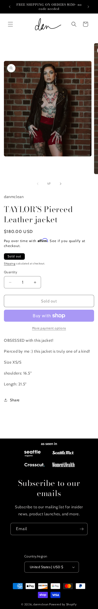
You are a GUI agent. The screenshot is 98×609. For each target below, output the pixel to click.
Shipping (9, 263)
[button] (10, 24)
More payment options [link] (49, 328)
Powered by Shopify (63, 604)
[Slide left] (37, 183)
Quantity (10, 272)
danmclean (40, 604)
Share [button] (15, 400)
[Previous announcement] (9, 6)
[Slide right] (60, 183)
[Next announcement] (88, 6)
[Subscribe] (81, 529)
